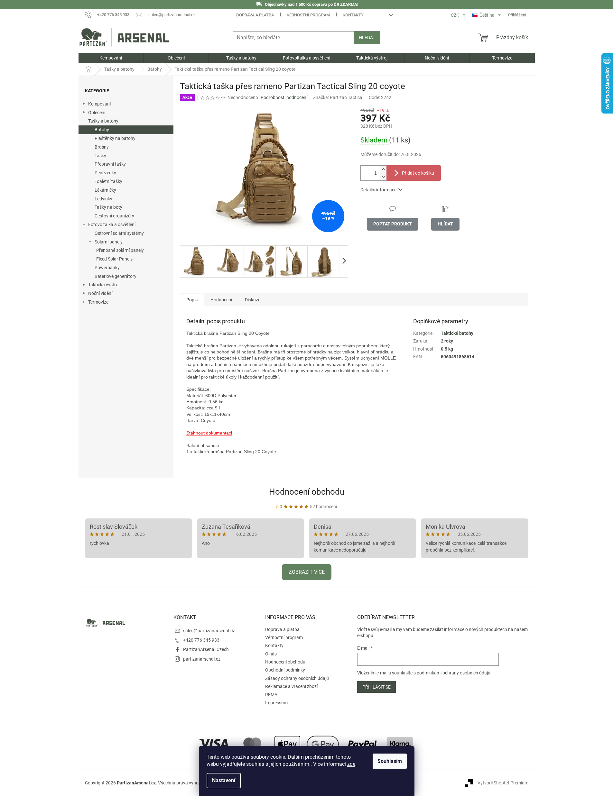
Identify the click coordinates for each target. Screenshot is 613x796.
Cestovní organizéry (114, 215)
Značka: (338, 97)
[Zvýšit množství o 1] (383, 169)
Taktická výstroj (103, 284)
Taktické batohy (457, 333)
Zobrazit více (307, 572)
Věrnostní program (308, 15)
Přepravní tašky (110, 164)
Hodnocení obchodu (306, 492)
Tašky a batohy (103, 121)
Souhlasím (389, 761)
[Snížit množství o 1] (383, 176)
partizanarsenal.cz (201, 659)
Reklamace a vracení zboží (291, 686)
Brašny (102, 147)
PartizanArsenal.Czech (206, 649)
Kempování (99, 103)
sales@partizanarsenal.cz (209, 630)
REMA (271, 694)
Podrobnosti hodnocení (284, 97)
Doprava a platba (255, 15)
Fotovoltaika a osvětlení (111, 224)
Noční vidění (100, 293)
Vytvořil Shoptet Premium (503, 782)
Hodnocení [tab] (221, 299)
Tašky (100, 155)
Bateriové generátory (115, 276)
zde (351, 764)
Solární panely (109, 241)
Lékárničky (105, 190)
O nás (271, 653)
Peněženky (105, 172)
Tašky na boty (108, 207)
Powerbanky (107, 267)
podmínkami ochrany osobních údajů (453, 672)
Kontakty (353, 15)
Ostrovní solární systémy (119, 233)
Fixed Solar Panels (114, 258)
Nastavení (223, 780)
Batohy (102, 129)
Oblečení (96, 112)
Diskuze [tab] (252, 299)
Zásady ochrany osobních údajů (297, 678)
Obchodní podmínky (285, 669)
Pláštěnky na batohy (115, 138)
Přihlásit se (376, 687)
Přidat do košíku (418, 173)
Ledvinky (103, 198)
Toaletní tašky (108, 181)
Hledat (367, 37)
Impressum (276, 702)
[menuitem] (111, 58)
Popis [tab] (192, 299)
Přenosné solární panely (120, 250)
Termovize (98, 302)
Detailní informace (378, 189)
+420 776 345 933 (201, 640)
